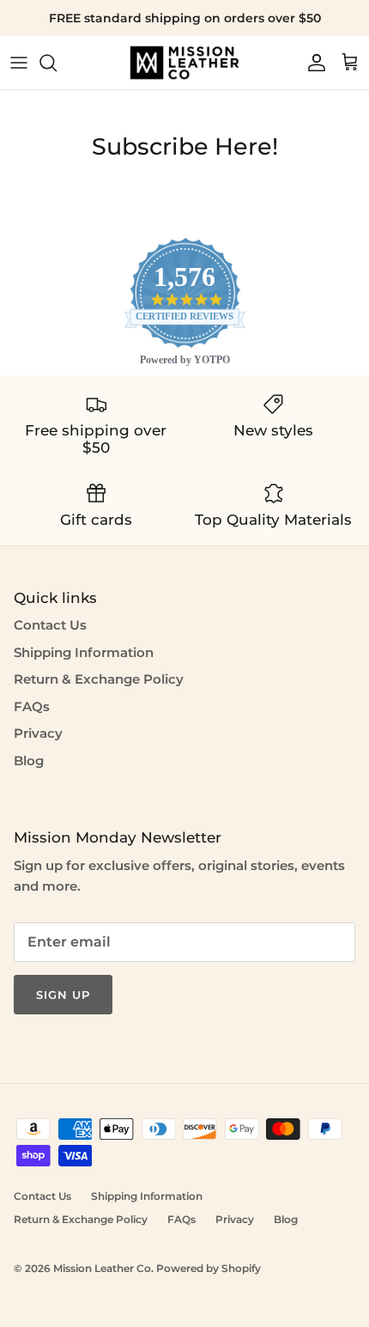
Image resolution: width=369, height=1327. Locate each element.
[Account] (312, 63)
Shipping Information (84, 652)
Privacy (38, 733)
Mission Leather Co (102, 1268)
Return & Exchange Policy (99, 679)
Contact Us (50, 625)
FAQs (32, 706)
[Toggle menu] (19, 63)
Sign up (63, 994)
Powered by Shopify (208, 1268)
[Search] (57, 63)
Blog (29, 760)
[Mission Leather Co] (184, 63)
